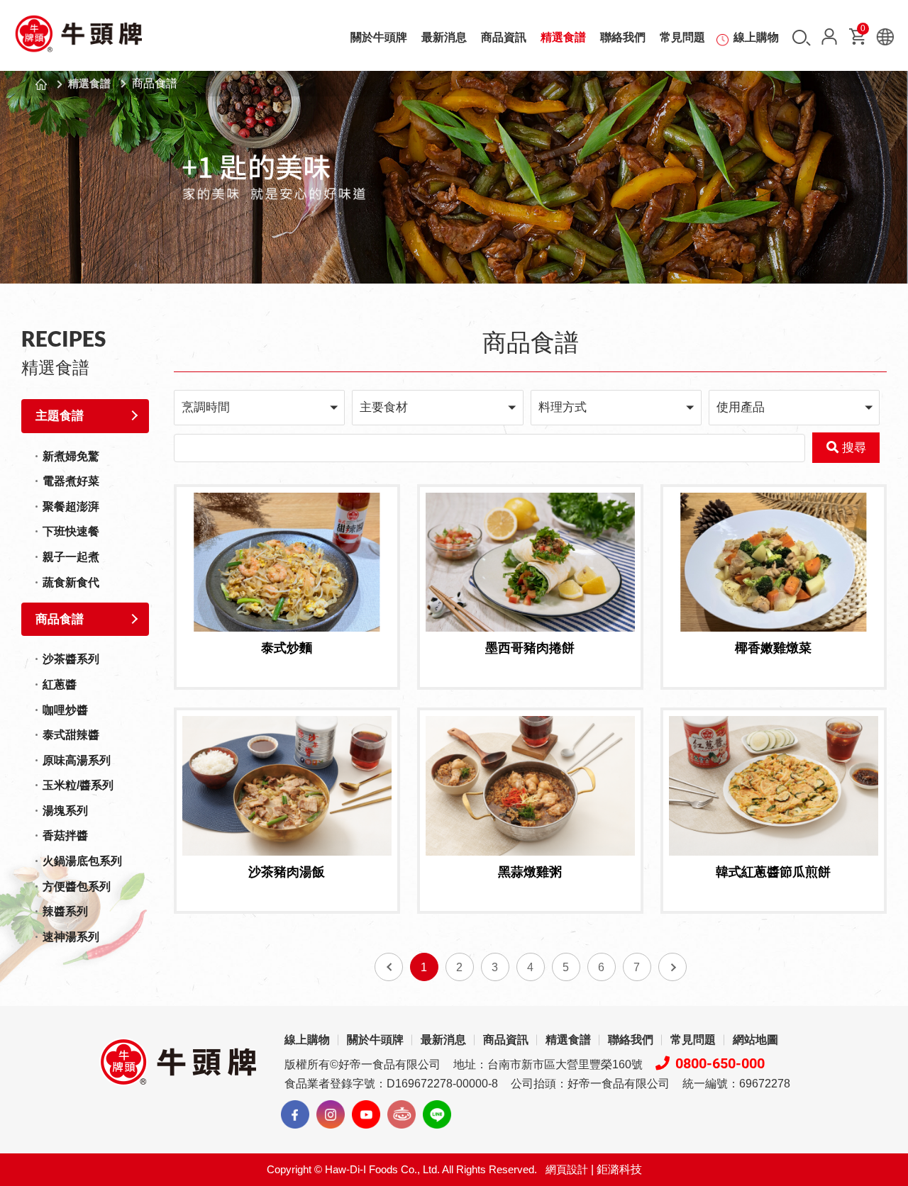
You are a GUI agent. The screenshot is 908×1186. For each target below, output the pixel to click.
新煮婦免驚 (71, 456)
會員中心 (829, 36)
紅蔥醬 (60, 684)
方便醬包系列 (77, 886)
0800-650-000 (720, 1063)
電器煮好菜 (71, 481)
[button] (259, 407)
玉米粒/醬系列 (78, 785)
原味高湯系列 (77, 760)
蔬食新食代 (71, 582)
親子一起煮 (71, 557)
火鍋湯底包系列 (82, 861)
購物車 (862, 30)
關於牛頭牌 (378, 37)
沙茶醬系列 (71, 659)
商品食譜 (59, 619)
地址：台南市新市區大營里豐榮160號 (548, 1064)
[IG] (330, 1114)
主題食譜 (59, 416)
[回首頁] (78, 38)
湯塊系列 (65, 811)
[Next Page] (672, 967)
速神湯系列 (71, 937)
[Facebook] (295, 1114)
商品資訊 (503, 37)
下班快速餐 (71, 531)
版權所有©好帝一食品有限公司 (362, 1064)
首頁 (41, 84)
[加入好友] (437, 1114)
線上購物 (756, 37)
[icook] (401, 1114)
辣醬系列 (65, 911)
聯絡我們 (623, 37)
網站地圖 (755, 1040)
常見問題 (682, 37)
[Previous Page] (389, 967)
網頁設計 (567, 1169)
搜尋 (801, 38)
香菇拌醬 (65, 835)
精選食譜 (563, 37)
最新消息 (444, 37)
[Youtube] (366, 1114)
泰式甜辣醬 (71, 735)
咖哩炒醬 (65, 710)
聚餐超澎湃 (71, 506)
